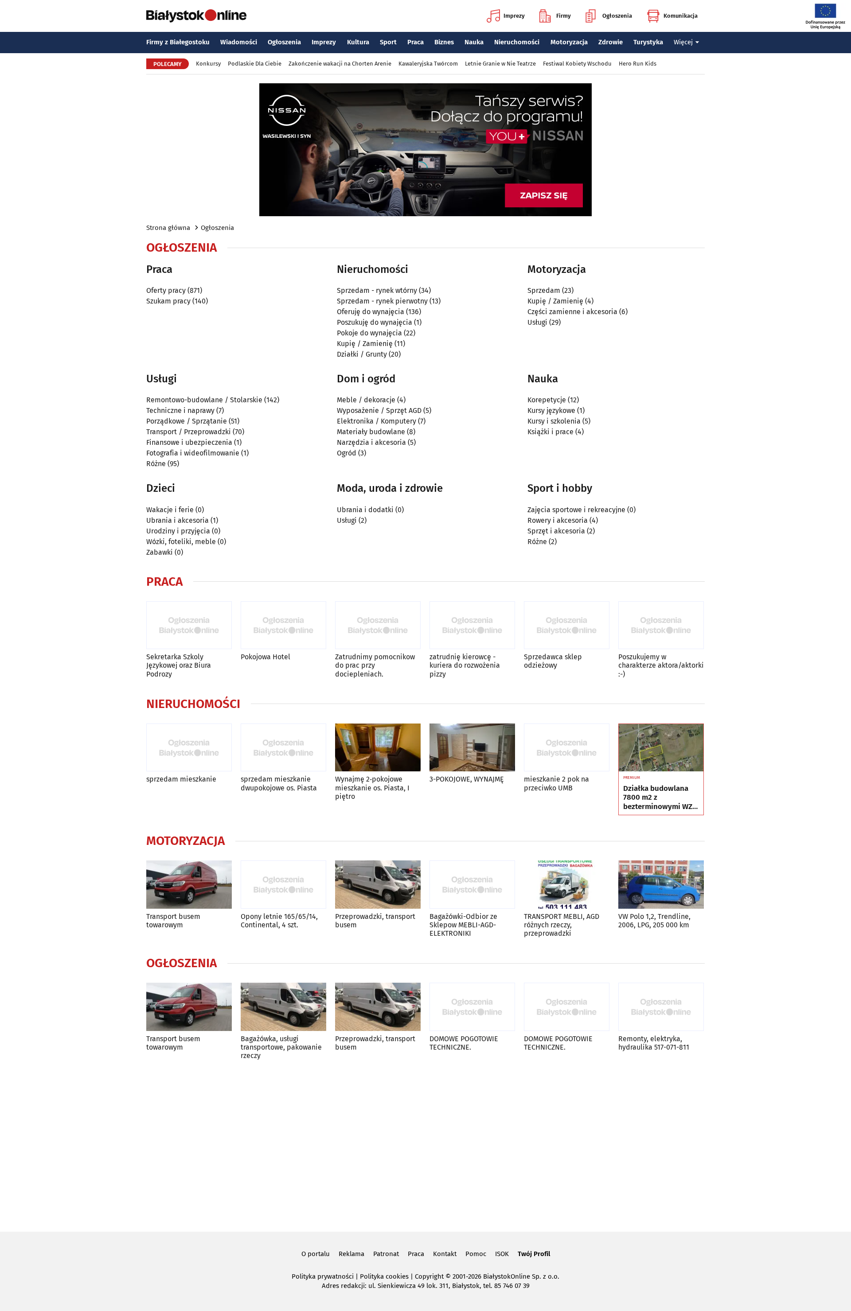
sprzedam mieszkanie (181, 779)
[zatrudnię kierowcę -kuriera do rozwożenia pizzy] (472, 625)
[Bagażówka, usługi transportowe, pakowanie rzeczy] (283, 1007)
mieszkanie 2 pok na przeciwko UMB (556, 783)
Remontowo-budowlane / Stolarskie (204, 400)
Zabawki (159, 552)
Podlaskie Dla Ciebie (254, 63)
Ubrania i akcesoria (177, 520)
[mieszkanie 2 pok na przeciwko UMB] (566, 748)
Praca (415, 42)
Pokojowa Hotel (265, 657)
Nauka (474, 42)
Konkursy (208, 63)
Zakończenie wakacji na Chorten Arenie (340, 63)
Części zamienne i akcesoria (572, 311)
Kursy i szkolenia (554, 421)
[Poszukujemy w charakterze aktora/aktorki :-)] (661, 625)
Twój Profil (534, 1254)
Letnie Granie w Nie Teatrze (500, 63)
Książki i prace (550, 432)
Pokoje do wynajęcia (369, 333)
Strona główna (168, 228)
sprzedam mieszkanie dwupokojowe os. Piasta (279, 783)
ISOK (502, 1254)
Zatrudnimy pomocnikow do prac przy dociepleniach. (375, 665)
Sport (388, 42)
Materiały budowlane (371, 432)
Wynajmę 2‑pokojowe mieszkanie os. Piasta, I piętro (372, 787)
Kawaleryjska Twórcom (428, 63)
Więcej (683, 42)
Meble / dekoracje (366, 400)
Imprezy (514, 15)
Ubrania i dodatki (365, 510)
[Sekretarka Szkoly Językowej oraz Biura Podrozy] (189, 625)
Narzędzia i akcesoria (371, 442)
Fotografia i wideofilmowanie (192, 453)
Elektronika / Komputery (376, 421)
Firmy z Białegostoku (178, 42)
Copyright (429, 1276)
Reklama (351, 1254)
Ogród (346, 453)
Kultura (358, 42)
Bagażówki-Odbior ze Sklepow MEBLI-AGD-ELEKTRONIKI (463, 925)
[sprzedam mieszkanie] (189, 748)
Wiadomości (238, 42)
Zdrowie (610, 42)
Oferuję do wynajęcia (370, 311)
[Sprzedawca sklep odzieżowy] (566, 625)
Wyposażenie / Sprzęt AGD (379, 410)
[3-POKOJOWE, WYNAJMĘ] (472, 748)
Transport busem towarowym (173, 920)
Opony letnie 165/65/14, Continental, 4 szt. (279, 920)
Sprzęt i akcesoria (556, 531)
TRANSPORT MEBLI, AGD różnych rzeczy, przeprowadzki (561, 925)
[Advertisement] (425, 1144)
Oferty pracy (166, 290)
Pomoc (475, 1254)
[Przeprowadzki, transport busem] (378, 884)
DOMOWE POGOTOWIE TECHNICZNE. (463, 1043)
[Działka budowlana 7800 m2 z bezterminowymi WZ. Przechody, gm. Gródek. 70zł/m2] (661, 748)
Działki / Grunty (362, 354)
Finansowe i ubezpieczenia (189, 442)
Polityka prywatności (323, 1276)
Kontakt (445, 1254)
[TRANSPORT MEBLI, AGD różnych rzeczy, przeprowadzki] (566, 884)
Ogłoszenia (617, 15)
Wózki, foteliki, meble (181, 541)
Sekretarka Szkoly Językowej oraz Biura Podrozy (178, 665)
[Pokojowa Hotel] (283, 625)
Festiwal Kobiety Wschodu (577, 63)
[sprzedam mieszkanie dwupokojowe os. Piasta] (283, 748)
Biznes (444, 42)
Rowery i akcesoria (557, 520)
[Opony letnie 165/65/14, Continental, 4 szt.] (283, 884)
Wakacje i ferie (170, 510)
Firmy (563, 15)
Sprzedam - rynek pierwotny (382, 301)
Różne (156, 463)
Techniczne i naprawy (180, 410)
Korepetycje (546, 400)
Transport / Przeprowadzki (188, 432)
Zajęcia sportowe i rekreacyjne (576, 510)
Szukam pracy (168, 301)
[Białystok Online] (196, 16)
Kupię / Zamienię (365, 343)
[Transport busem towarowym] (189, 884)
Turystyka (648, 42)
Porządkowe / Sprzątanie (186, 421)
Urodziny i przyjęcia (178, 531)
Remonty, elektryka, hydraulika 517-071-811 (653, 1043)
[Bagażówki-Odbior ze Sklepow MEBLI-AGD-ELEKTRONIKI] (472, 884)
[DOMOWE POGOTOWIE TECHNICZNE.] (472, 1007)
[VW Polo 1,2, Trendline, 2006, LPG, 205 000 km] (661, 884)
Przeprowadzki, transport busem (375, 920)
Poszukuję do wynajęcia (374, 322)
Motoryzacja (569, 42)
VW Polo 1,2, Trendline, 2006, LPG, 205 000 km (654, 920)
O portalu (315, 1254)
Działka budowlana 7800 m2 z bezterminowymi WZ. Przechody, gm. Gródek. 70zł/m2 (658, 797)
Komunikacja (681, 15)
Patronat (386, 1254)
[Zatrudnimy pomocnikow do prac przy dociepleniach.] (378, 625)
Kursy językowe (551, 410)
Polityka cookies (384, 1276)
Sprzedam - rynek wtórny (377, 290)
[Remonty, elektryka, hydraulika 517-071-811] (661, 1007)
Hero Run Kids (637, 63)
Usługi (537, 322)
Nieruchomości (516, 42)
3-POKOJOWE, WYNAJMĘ (466, 779)
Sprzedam (543, 290)
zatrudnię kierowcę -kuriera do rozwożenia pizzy (464, 665)
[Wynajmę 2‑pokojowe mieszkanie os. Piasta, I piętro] (378, 748)
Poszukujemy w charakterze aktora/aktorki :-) (661, 665)
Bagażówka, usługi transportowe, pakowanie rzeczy (281, 1047)
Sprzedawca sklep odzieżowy (553, 661)
